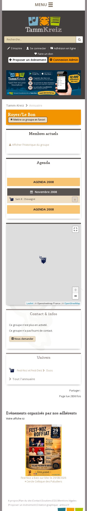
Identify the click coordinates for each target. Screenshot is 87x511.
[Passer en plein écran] (75, 229)
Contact (36, 500)
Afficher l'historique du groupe (30, 145)
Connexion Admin (65, 60)
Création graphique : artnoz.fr (53, 504)
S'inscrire (16, 48)
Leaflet (30, 303)
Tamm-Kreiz (15, 105)
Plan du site (25, 500)
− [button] (75, 296)
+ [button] (75, 289)
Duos (49, 370)
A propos (13, 500)
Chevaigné (29, 199)
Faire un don (45, 54)
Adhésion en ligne (65, 48)
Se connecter (38, 48)
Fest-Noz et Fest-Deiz (29, 370)
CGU (54, 500)
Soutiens (46, 500)
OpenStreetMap (72, 303)
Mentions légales (67, 500)
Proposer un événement (22, 504)
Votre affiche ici (15, 418)
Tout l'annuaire (23, 379)
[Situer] (75, 199)
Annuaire (35, 105)
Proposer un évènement (29, 60)
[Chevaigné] (43, 260)
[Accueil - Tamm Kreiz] (43, 23)
